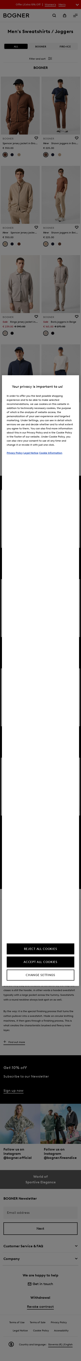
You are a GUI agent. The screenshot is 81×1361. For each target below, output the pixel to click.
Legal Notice (30, 452)
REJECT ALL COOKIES (40, 949)
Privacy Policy (15, 452)
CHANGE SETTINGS (40, 975)
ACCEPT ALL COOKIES (40, 962)
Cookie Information (50, 452)
